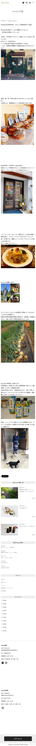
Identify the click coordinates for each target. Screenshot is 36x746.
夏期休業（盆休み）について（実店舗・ (9, 552)
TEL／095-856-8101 (6, 653)
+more (33, 498)
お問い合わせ (18, 738)
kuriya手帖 (3, 591)
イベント (3, 585)
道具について (4, 582)
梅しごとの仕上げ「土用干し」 (7, 557)
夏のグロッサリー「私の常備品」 (8, 547)
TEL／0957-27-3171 (6, 698)
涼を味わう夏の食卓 (5, 567)
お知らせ (3, 579)
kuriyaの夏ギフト (4, 562)
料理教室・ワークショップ (7, 588)
